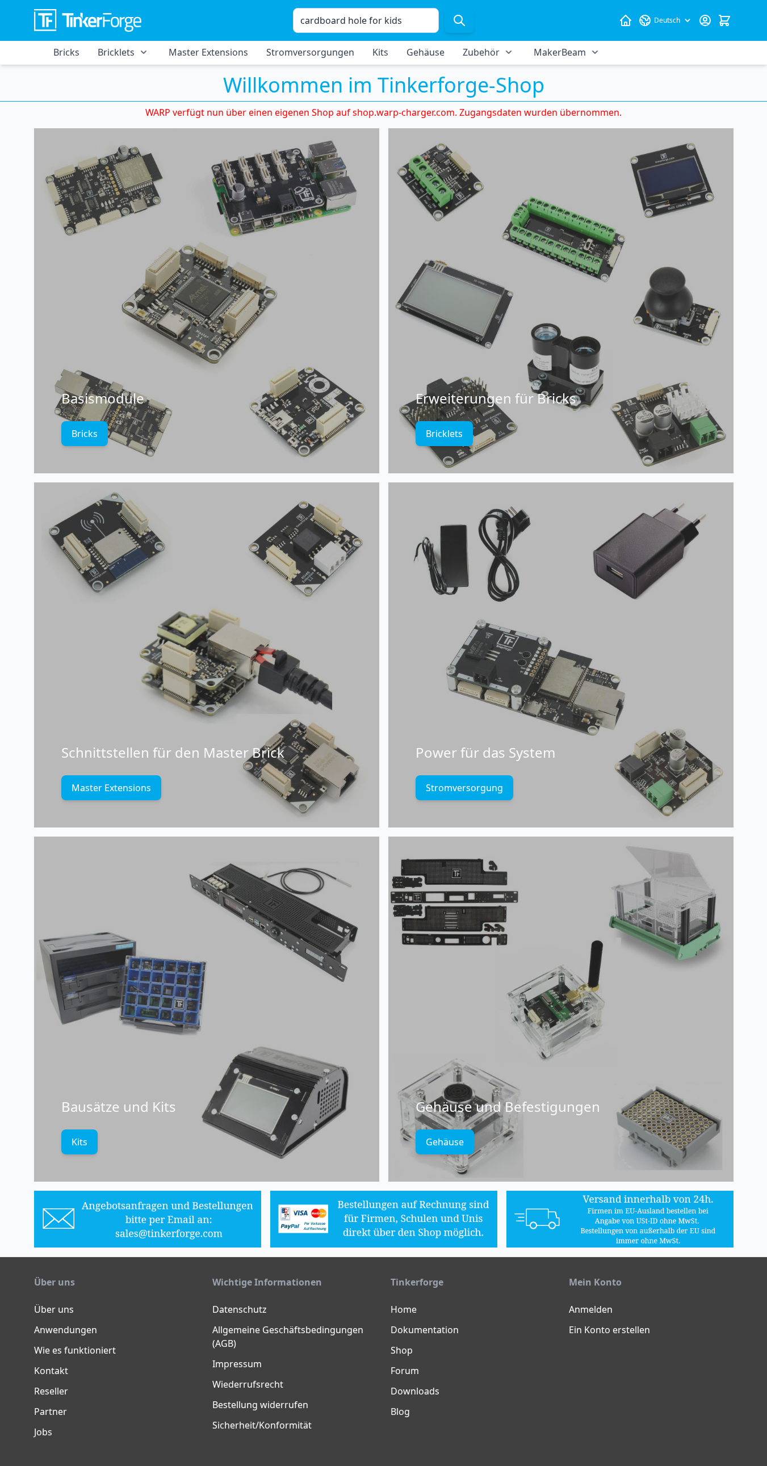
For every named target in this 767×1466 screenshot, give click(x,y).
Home (404, 1309)
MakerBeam (560, 52)
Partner (50, 1411)
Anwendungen (65, 1330)
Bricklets (116, 52)
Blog (400, 1411)
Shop (402, 1350)
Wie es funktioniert (75, 1350)
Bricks (66, 52)
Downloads (415, 1391)
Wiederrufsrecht (247, 1384)
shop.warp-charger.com (404, 112)
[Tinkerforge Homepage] (626, 20)
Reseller (51, 1391)
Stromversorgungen (310, 52)
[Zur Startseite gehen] (87, 20)
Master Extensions (208, 52)
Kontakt (51, 1370)
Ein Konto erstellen (609, 1330)
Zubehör (481, 52)
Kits (380, 52)
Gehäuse (425, 52)
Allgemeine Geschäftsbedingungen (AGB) (287, 1337)
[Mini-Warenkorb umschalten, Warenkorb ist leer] (724, 20)
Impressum (237, 1364)
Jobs (43, 1432)
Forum (405, 1370)
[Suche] (459, 20)
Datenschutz (239, 1309)
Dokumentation (425, 1330)
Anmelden (591, 1309)
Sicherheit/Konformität (262, 1425)
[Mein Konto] (705, 20)
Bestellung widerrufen (260, 1404)
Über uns (54, 1309)
